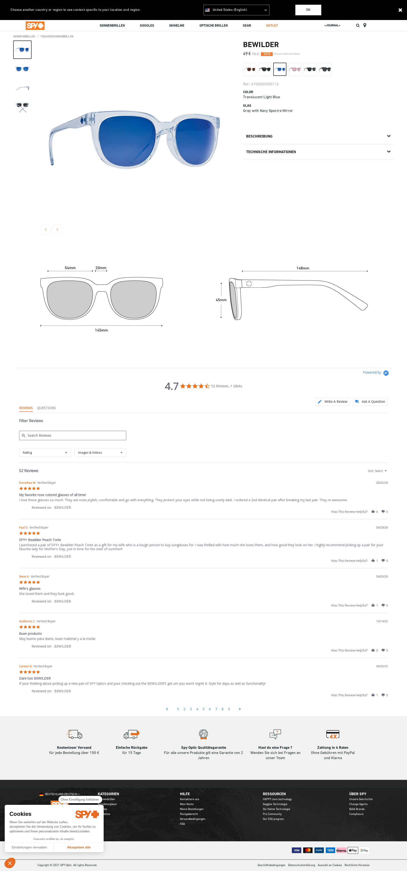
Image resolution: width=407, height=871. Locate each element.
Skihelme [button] (176, 26)
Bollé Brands (357, 809)
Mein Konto (187, 804)
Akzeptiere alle (79, 847)
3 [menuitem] (191, 709)
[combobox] (45, 452)
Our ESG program (273, 819)
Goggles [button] (147, 26)
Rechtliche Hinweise (357, 865)
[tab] (332, 402)
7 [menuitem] (216, 709)
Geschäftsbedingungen (271, 865)
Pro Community (272, 814)
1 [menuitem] (178, 709)
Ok (308, 10)
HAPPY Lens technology (277, 799)
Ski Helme (104, 814)
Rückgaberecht (189, 814)
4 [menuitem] (197, 709)
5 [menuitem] (203, 709)
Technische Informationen (271, 152)
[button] (10, 863)
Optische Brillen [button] (213, 26)
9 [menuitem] (229, 709)
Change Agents (358, 804)
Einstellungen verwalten (29, 847)
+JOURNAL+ (332, 25)
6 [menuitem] (210, 709)
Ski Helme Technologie (276, 809)
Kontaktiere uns (189, 799)
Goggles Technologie (275, 804)
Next (57, 229)
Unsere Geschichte (361, 799)
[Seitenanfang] (396, 859)
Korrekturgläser (107, 804)
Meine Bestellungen (192, 809)
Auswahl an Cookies (330, 865)
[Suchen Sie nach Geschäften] (364, 25)
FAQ (182, 824)
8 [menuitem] (223, 709)
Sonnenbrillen (24, 36)
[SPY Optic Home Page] (35, 25)
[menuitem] (112, 26)
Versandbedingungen (192, 819)
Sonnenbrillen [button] (112, 26)
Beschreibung (259, 136)
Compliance (356, 814)
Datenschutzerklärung (301, 865)
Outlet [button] (272, 26)
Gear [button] (247, 26)
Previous (45, 229)
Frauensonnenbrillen (57, 36)
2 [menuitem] (184, 709)
